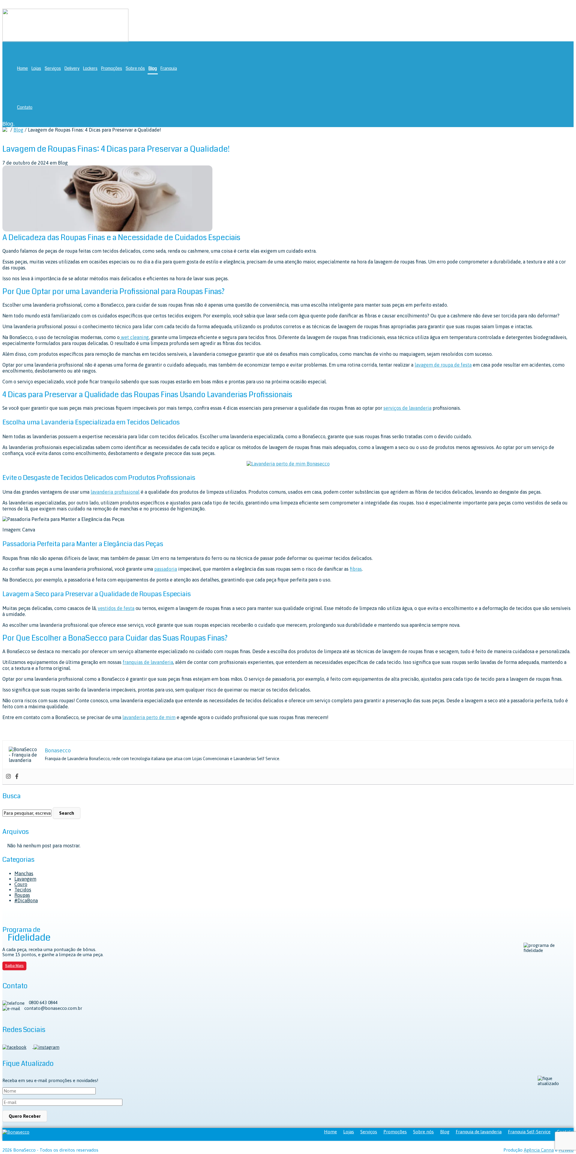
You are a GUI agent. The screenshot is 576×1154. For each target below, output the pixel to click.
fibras (356, 569)
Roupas (22, 895)
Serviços (53, 68)
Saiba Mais (14, 965)
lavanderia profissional (115, 492)
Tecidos (22, 889)
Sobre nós (135, 68)
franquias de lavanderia (148, 662)
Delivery (72, 68)
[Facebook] (17, 777)
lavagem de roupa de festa (443, 364)
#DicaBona (26, 900)
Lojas (36, 68)
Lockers (90, 68)
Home (22, 68)
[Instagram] (8, 777)
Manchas (23, 873)
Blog (152, 68)
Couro (20, 884)
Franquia (168, 68)
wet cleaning (134, 337)
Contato (24, 107)
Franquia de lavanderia (479, 1131)
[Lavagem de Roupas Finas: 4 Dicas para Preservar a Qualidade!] (107, 229)
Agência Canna (539, 1150)
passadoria (165, 569)
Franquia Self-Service (529, 1131)
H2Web (566, 1150)
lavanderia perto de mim (149, 717)
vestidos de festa (116, 608)
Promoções (111, 68)
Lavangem (25, 879)
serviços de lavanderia (407, 408)
